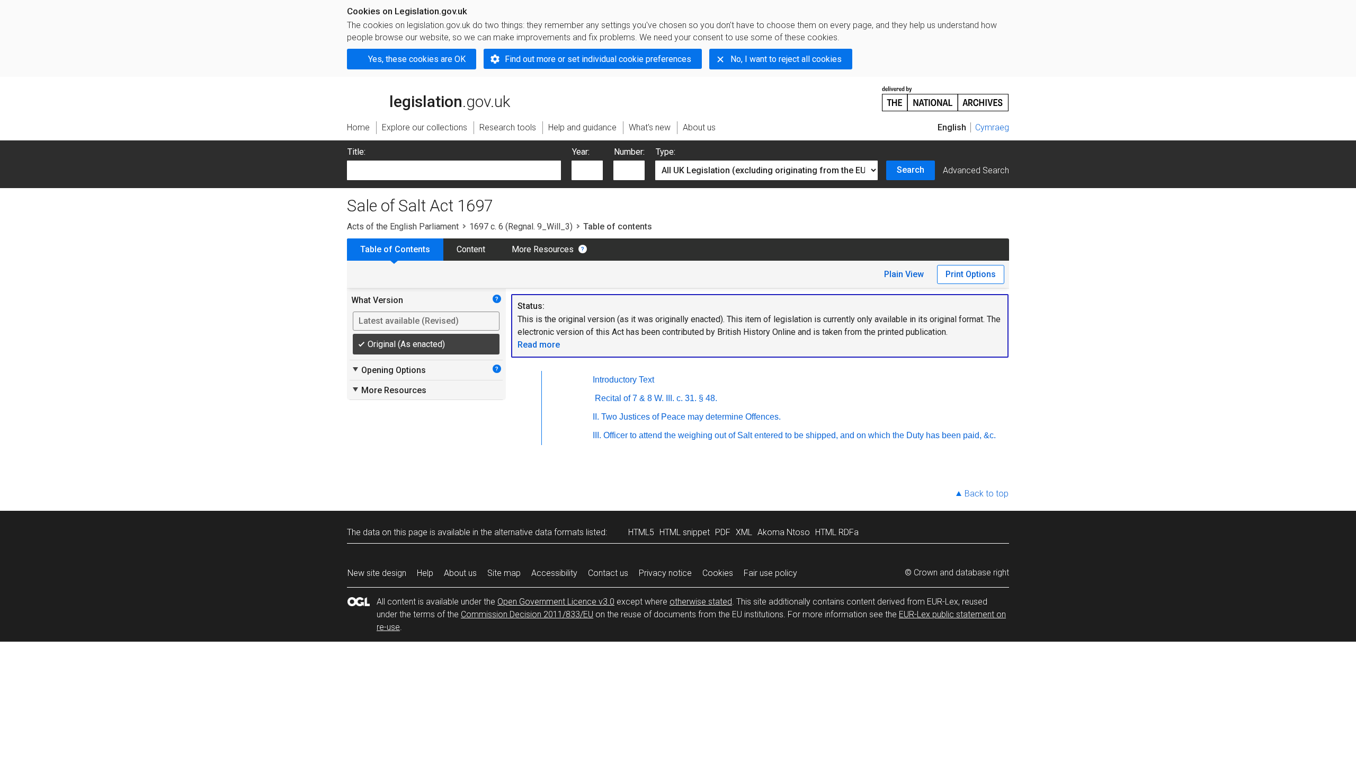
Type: (665, 152)
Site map (504, 573)
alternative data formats (539, 532)
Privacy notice (665, 573)
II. (596, 416)
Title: (356, 152)
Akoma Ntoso (783, 532)
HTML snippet (684, 532)
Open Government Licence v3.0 (555, 602)
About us (460, 573)
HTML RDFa (837, 532)
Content (471, 249)
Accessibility (554, 573)
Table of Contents (395, 249)
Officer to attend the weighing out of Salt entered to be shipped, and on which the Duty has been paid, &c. (799, 435)
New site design (376, 573)
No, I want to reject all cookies (786, 59)
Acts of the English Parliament (403, 226)
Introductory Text (623, 379)
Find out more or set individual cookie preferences (598, 59)
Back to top (987, 494)
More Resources (543, 249)
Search (910, 170)
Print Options (970, 274)
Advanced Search (976, 170)
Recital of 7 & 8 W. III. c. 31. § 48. (656, 398)
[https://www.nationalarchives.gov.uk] (945, 94)
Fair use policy (770, 573)
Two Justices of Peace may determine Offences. (691, 416)
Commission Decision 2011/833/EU (527, 614)
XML (744, 532)
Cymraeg (992, 127)
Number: (629, 152)
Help (425, 573)
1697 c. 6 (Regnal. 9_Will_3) (521, 226)
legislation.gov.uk (434, 88)
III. (597, 435)
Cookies (717, 573)
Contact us (608, 573)
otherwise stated (701, 602)
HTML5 (641, 532)
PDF (722, 532)
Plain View (904, 274)
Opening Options (388, 370)
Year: (581, 152)
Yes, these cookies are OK (417, 59)
